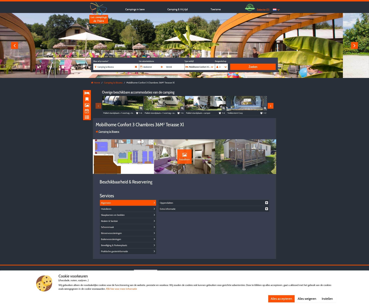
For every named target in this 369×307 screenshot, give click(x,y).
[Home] (98, 8)
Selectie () (263, 9)
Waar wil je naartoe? (100, 61)
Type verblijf (189, 61)
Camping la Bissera (108, 131)
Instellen (328, 299)
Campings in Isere (135, 9)
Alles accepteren (281, 299)
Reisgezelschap (220, 61)
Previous (14, 45)
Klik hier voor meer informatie (121, 288)
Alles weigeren (307, 299)
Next (354, 45)
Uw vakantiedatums (146, 61)
